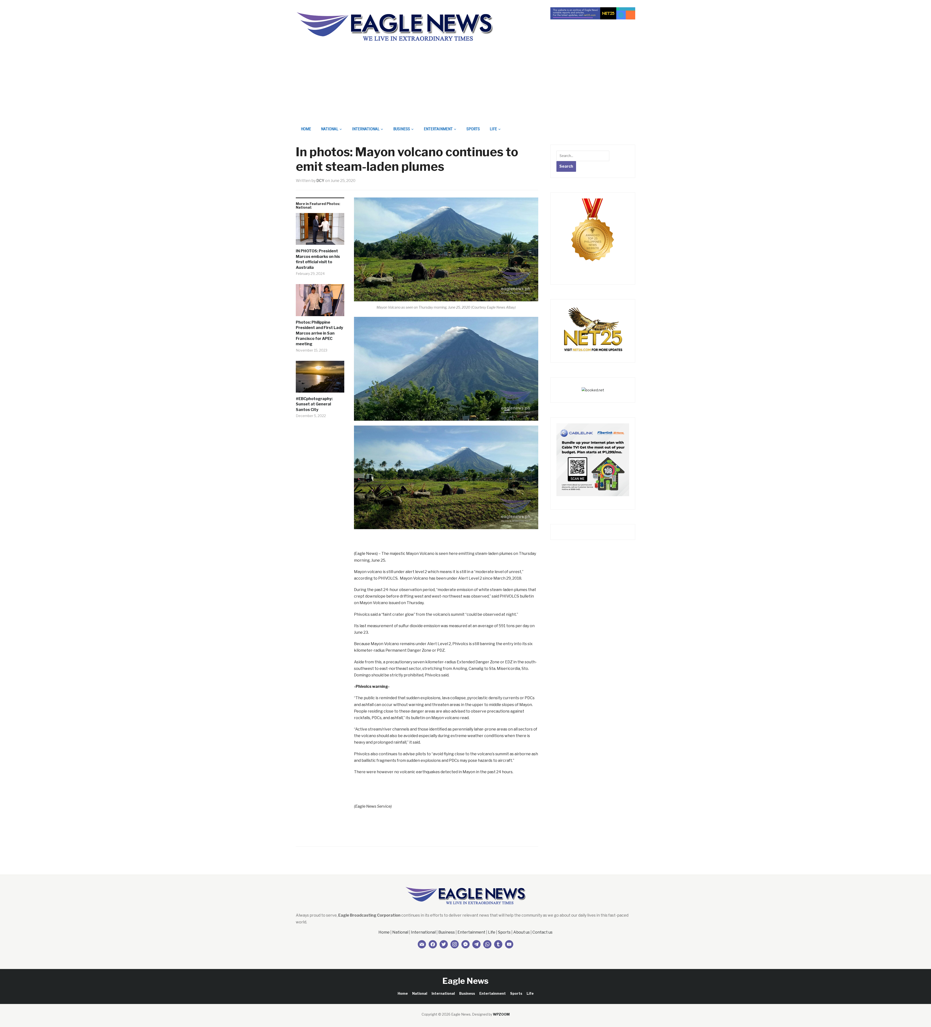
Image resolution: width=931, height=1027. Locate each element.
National (329, 128)
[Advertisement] (465, 86)
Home (306, 128)
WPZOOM (501, 1014)
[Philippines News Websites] (592, 234)
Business (401, 128)
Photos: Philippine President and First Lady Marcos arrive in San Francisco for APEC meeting (319, 333)
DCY (320, 180)
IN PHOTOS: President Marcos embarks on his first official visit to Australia (318, 259)
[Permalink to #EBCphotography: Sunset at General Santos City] (320, 378)
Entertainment (438, 128)
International (365, 128)
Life (493, 128)
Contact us (542, 932)
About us (521, 932)
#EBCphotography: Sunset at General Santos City (314, 404)
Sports (473, 128)
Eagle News (465, 981)
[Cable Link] (592, 459)
